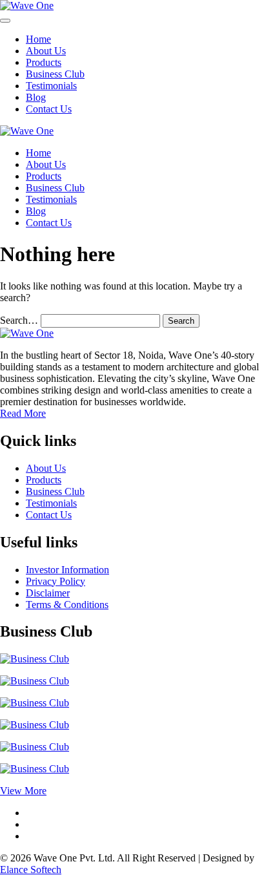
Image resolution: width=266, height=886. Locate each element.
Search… (19, 320)
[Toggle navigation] (5, 21)
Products (43, 62)
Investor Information (67, 569)
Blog (36, 97)
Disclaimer (48, 592)
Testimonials (51, 85)
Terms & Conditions (67, 604)
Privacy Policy (55, 581)
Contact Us (49, 108)
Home (38, 39)
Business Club (55, 74)
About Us (46, 50)
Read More (23, 413)
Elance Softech (30, 869)
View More (23, 790)
